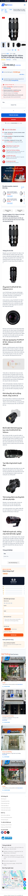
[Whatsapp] (24, 888)
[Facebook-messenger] (24, 882)
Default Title (13, 104)
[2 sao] (6, 603)
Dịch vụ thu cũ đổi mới (5, 815)
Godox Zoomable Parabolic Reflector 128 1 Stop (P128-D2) (12, 200)
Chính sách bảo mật (5, 803)
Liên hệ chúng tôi (4, 819)
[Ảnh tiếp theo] (6, 27)
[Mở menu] (24, 5)
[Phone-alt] (24, 879)
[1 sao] (4, 603)
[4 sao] (10, 603)
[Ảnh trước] (4, 27)
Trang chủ (2, 10)
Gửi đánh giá (13, 634)
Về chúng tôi (3, 798)
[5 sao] (11, 603)
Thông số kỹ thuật (19, 211)
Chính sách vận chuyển (6, 810)
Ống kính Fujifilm (6, 11)
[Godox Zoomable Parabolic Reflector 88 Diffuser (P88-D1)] (21, 193)
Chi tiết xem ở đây (7, 88)
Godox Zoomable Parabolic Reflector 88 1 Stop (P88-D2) (12, 192)
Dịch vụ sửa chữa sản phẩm (6, 817)
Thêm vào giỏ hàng (13, 115)
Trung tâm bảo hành (5, 801)
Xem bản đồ (20, 684)
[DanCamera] (7, 5)
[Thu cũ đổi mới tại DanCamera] (13, 174)
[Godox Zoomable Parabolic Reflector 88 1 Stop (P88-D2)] (4, 193)
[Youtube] (5, 832)
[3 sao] (8, 603)
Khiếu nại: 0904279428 (6, 827)
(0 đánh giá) (8, 59)
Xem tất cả (22, 188)
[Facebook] (2, 832)
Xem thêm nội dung (13, 562)
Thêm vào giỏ (9, 196)
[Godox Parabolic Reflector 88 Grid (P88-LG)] (21, 200)
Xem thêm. (22, 74)
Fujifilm (10, 9)
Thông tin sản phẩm (8, 211)
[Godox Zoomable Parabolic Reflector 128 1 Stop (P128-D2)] (4, 200)
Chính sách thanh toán (5, 807)
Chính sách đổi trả (4, 805)
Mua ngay (13, 119)
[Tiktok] (8, 832)
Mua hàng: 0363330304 (6, 824)
